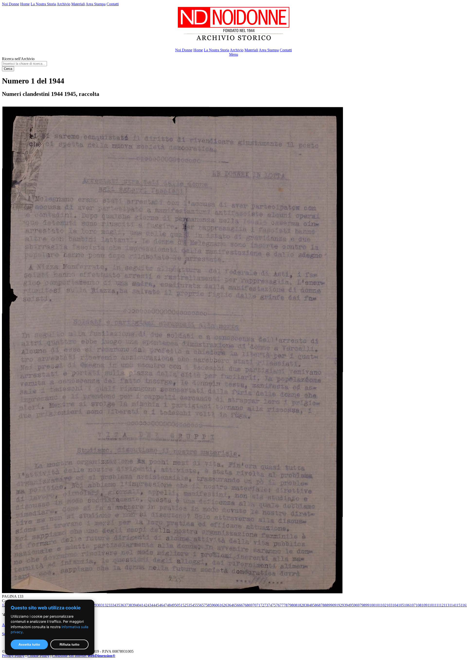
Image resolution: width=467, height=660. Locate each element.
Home (25, 4)
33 (110, 605)
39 (134, 605)
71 (258, 605)
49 (173, 605)
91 (336, 605)
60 (215, 605)
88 (324, 605)
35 (118, 605)
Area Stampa (96, 4)
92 (340, 605)
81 (297, 605)
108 (419, 605)
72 (262, 605)
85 (313, 605)
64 (231, 605)
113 (446, 605)
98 (363, 605)
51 (180, 605)
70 (254, 605)
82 (301, 605)
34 (114, 605)
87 (321, 605)
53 (188, 605)
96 (356, 605)
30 (99, 605)
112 (441, 605)
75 (274, 605)
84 (309, 605)
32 (106, 605)
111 (435, 605)
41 (142, 605)
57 (204, 605)
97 (359, 605)
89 (328, 605)
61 (219, 605)
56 (200, 605)
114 (452, 605)
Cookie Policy (38, 656)
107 (413, 605)
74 (270, 605)
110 (430, 605)
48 (169, 605)
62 (223, 605)
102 (383, 605)
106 (407, 605)
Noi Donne (10, 4)
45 (157, 605)
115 (457, 605)
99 (367, 605)
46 (161, 605)
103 (389, 605)
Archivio (63, 4)
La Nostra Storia (43, 4)
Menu (233, 54)
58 (208, 605)
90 (332, 605)
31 (103, 605)
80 (293, 605)
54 (192, 605)
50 (177, 605)
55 (196, 605)
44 (153, 605)
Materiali (78, 4)
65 (235, 605)
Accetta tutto (29, 644)
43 (149, 605)
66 (239, 605)
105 (401, 605)
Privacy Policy (13, 656)
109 (424, 605)
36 (122, 605)
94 (348, 605)
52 (184, 605)
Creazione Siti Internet (83, 656)
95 (352, 605)
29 (95, 605)
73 (266, 605)
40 (138, 605)
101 (378, 605)
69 (250, 605)
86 (317, 605)
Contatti (113, 4)
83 (305, 605)
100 (372, 605)
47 (165, 605)
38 (130, 605)
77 (282, 605)
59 (212, 605)
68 (247, 605)
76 (278, 605)
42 (145, 605)
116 (463, 605)
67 (243, 605)
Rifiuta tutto (70, 644)
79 (289, 605)
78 (285, 605)
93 (344, 605)
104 (395, 605)
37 (126, 605)
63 (227, 605)
